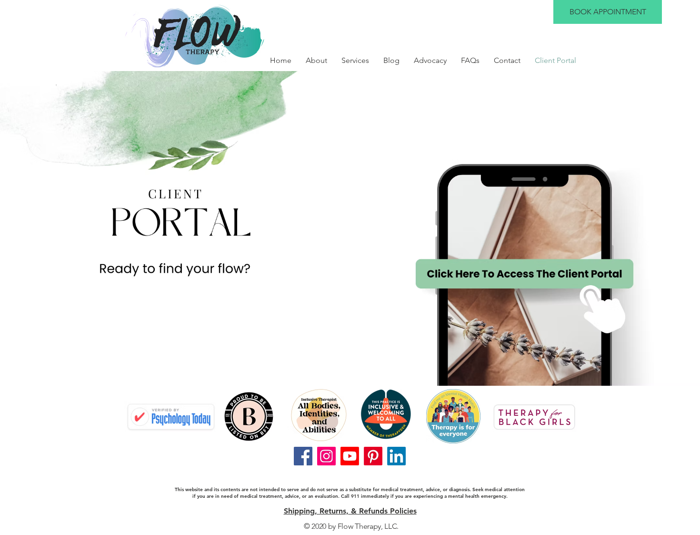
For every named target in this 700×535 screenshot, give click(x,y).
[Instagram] (326, 456)
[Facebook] (303, 456)
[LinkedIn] (396, 456)
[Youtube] (349, 456)
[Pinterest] (373, 456)
